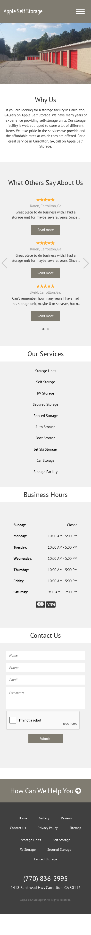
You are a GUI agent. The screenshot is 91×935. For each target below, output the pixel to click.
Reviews (67, 818)
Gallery (44, 818)
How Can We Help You (42, 790)
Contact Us (18, 828)
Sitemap (75, 828)
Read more (45, 229)
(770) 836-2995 (45, 878)
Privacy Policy (48, 828)
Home (23, 818)
